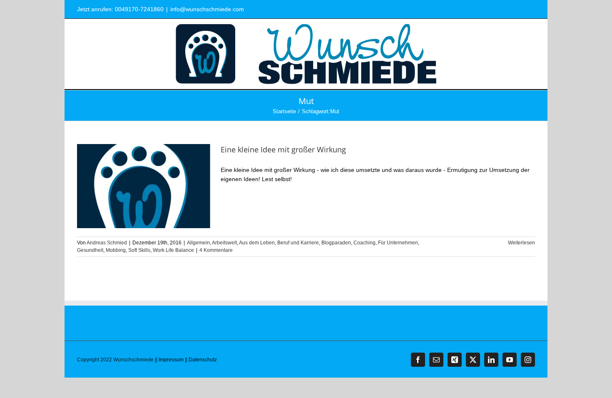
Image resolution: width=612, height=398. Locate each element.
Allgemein (198, 243)
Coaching (364, 243)
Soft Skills (139, 250)
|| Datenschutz (201, 360)
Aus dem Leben (257, 243)
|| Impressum (169, 360)
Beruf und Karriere (298, 243)
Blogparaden (336, 243)
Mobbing (116, 250)
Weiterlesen (521, 243)
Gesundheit (90, 250)
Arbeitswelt (224, 243)
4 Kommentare (216, 250)
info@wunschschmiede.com (207, 9)
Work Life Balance (173, 250)
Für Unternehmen (398, 243)
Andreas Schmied (107, 243)
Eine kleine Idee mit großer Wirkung (283, 149)
